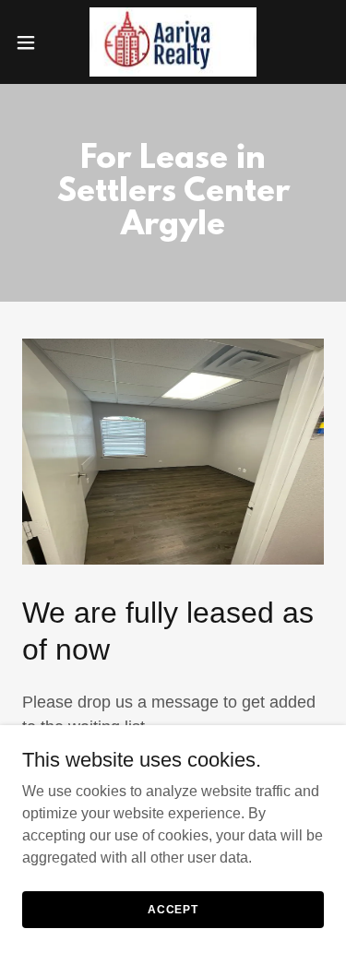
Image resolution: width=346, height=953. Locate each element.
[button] (32, 42)
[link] (173, 42)
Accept (173, 908)
